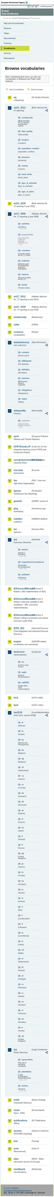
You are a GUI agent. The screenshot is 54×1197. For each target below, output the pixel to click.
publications (20, 1120)
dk (23, 802)
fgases (17, 491)
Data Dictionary (24, 18)
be (23, 750)
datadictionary (21, 342)
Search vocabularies (16, 89)
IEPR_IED (19, 628)
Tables (6, 33)
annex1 (25, 549)
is (22, 898)
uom (16, 1148)
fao (15, 480)
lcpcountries (26, 1060)
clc (23, 662)
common (18, 332)
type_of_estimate (26, 183)
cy (23, 776)
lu (22, 933)
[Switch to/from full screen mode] (37, 6)
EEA (15, 2)
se (23, 1002)
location (25, 140)
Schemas (8, 43)
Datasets (7, 28)
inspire (17, 641)
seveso (18, 1131)
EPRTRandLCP (22, 446)
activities (26, 224)
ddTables (26, 370)
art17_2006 (20, 213)
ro (22, 984)
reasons (25, 274)
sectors (25, 1086)
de (23, 793)
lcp (15, 1049)
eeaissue (25, 378)
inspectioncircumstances (26, 562)
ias (15, 529)
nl (22, 959)
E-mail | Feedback (11, 1188)
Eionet (15, 18)
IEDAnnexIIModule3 (22, 599)
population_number (26, 148)
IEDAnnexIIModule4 (22, 615)
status (24, 399)
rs (22, 993)
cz (23, 784)
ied (15, 539)
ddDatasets (26, 361)
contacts (25, 352)
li (22, 915)
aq (15, 97)
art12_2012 (20, 107)
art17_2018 (20, 307)
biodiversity (20, 317)
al (22, 722)
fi (22, 836)
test (16, 1141)
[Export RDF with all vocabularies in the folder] (46, 110)
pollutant (26, 574)
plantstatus (26, 1072)
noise (17, 1110)
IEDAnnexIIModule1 (22, 588)
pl (22, 967)
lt (22, 924)
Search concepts (37, 89)
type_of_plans (26, 192)
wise (16, 1159)
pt (22, 976)
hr (22, 872)
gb (23, 853)
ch (23, 767)
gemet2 (18, 501)
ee (23, 810)
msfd (16, 1100)
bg (23, 759)
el (22, 819)
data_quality (26, 131)
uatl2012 (25, 682)
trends (24, 285)
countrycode (26, 118)
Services (7, 53)
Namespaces (9, 58)
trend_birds (26, 174)
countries (26, 250)
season (25, 166)
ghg (16, 508)
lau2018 (18, 712)
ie (22, 889)
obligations (26, 390)
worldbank (19, 1169)
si (22, 1010)
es (23, 827)
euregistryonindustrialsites (22, 460)
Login (32, 6)
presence (26, 157)
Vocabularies (9, 48)
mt (23, 950)
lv (22, 941)
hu (23, 881)
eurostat (18, 470)
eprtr (16, 436)
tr (22, 1027)
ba (23, 740)
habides (18, 519)
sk (23, 1019)
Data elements (10, 38)
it (22, 907)
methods (25, 261)
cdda (16, 324)
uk (23, 1036)
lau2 (16, 705)
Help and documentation (14, 23)
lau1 (16, 697)
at (22, 731)
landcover (19, 652)
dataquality (20, 410)
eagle (24, 672)
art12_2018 (20, 203)
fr (22, 845)
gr (22, 864)
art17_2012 (20, 296)
